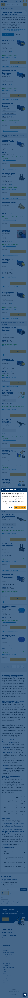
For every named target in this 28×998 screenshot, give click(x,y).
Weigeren (11, 507)
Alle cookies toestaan (20, 507)
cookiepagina (14, 501)
